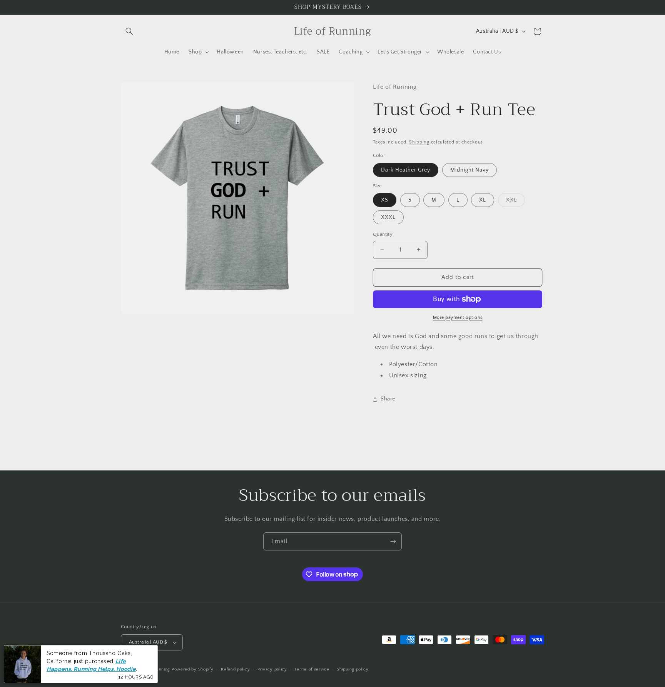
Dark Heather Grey (405, 170)
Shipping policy (353, 669)
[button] (129, 31)
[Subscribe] (392, 541)
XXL (515, 202)
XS (384, 200)
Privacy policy (272, 669)
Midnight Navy (469, 170)
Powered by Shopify (193, 669)
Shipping (419, 142)
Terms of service (311, 669)
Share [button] (388, 399)
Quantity (383, 234)
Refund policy (235, 669)
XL (482, 200)
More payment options (458, 317)
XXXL (388, 217)
